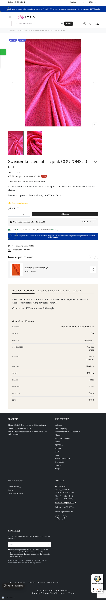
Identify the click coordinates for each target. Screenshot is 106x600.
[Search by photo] (62, 24)
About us (58, 435)
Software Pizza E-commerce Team (57, 593)
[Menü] (101, 575)
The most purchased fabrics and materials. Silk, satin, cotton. (27, 433)
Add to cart (65, 214)
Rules (57, 442)
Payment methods (62, 438)
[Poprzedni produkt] (91, 257)
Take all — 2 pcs (88, 222)
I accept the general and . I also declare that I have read (30, 553)
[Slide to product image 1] (16, 143)
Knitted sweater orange (36, 267)
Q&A (57, 452)
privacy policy (15, 552)
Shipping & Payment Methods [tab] (54, 290)
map (57, 455)
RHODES (59, 445)
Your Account (15, 481)
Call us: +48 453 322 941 (16, 2)
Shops (57, 468)
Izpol (91, 379)
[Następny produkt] (96, 257)
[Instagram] (57, 517)
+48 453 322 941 (68, 507)
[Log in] (85, 23)
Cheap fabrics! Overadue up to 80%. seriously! (27, 425)
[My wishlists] (91, 23)
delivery (58, 425)
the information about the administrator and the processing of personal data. (30, 554)
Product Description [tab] (23, 290)
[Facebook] (64, 517)
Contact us (59, 462)
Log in (10, 490)
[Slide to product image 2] (34, 143)
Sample (58, 448)
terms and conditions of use (35, 550)
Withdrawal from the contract (67, 432)
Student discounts (62, 458)
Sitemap (58, 465)
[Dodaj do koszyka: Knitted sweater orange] (93, 269)
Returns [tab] (77, 290)
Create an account (15, 493)
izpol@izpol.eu (67, 511)
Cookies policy (61, 428)
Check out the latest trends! (19, 428)
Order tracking (14, 486)
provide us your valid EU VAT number (87, 9)
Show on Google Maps (64, 502)
